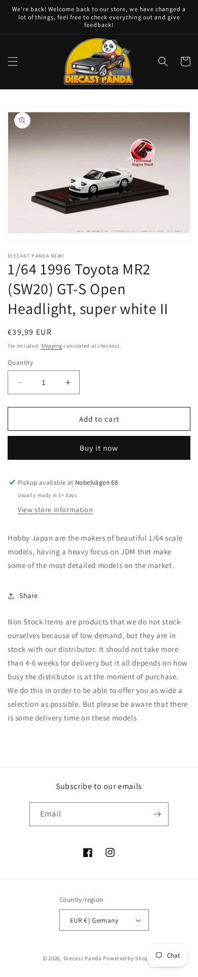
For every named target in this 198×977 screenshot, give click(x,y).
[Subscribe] (157, 814)
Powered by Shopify (129, 958)
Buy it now (99, 448)
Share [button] (28, 595)
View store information (55, 509)
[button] (13, 61)
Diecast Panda (82, 958)
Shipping (51, 345)
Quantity (20, 362)
